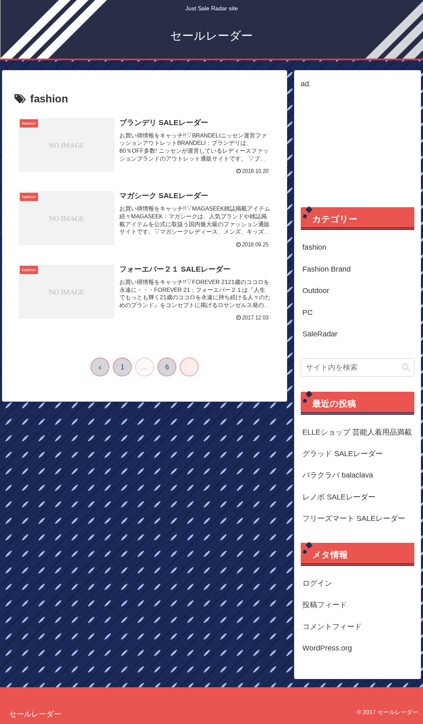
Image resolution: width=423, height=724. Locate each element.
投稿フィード (324, 605)
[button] (406, 367)
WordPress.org (327, 648)
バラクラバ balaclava (337, 475)
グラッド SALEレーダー (342, 454)
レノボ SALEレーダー (338, 497)
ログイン (317, 583)
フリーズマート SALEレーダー (353, 518)
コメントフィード (332, 626)
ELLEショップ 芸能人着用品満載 (357, 432)
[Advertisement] (357, 142)
